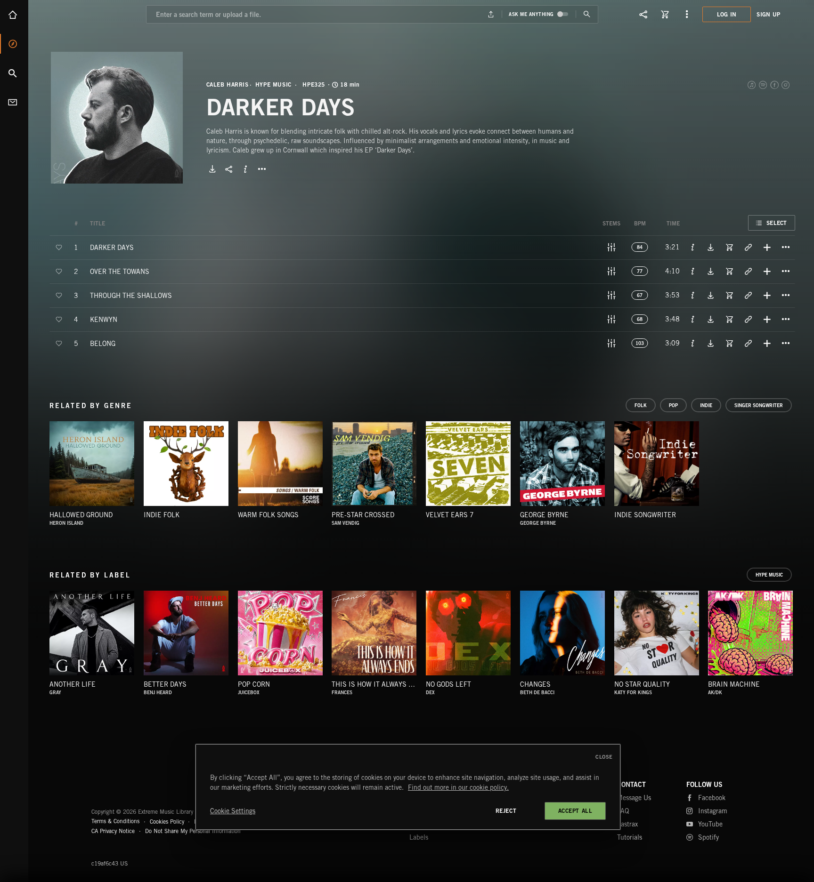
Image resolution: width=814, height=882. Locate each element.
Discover (14, 44)
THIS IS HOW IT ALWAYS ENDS (379, 684)
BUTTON (262, 169)
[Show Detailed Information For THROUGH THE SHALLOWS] (693, 295)
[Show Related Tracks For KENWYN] (748, 319)
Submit (587, 14)
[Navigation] (687, 14)
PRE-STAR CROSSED (363, 515)
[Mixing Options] (611, 247)
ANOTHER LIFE (72, 684)
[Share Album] (229, 169)
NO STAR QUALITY (642, 684)
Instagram (786, 85)
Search (14, 73)
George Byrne (544, 515)
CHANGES (535, 684)
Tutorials (629, 837)
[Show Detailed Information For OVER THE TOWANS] (693, 271)
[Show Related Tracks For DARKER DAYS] (748, 247)
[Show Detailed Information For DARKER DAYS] (693, 247)
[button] (117, 118)
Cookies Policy (167, 821)
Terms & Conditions (115, 821)
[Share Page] (643, 14)
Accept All (575, 810)
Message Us (634, 798)
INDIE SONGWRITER (645, 515)
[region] (408, 787)
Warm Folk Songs (268, 515)
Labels (418, 837)
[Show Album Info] (245, 169)
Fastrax (627, 824)
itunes (752, 85)
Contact (14, 102)
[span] (112, 246)
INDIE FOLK (161, 515)
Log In (727, 14)
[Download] (212, 169)
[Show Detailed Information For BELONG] (693, 343)
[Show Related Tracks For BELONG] (748, 343)
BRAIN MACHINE (734, 684)
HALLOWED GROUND (81, 515)
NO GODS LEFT (448, 684)
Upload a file (491, 14)
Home (14, 14)
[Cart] (665, 14)
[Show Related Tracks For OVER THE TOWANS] (748, 271)
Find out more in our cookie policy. (458, 787)
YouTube (710, 824)
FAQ (623, 811)
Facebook (775, 85)
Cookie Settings (232, 811)
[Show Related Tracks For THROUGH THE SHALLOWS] (748, 295)
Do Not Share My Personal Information (193, 831)
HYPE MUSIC (273, 84)
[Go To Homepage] (79, 14)
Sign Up (768, 14)
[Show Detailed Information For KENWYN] (693, 319)
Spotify (763, 85)
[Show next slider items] (802, 638)
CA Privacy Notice (113, 830)
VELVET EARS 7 (450, 515)
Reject (506, 810)
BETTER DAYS (165, 684)
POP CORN (254, 684)
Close (604, 757)
